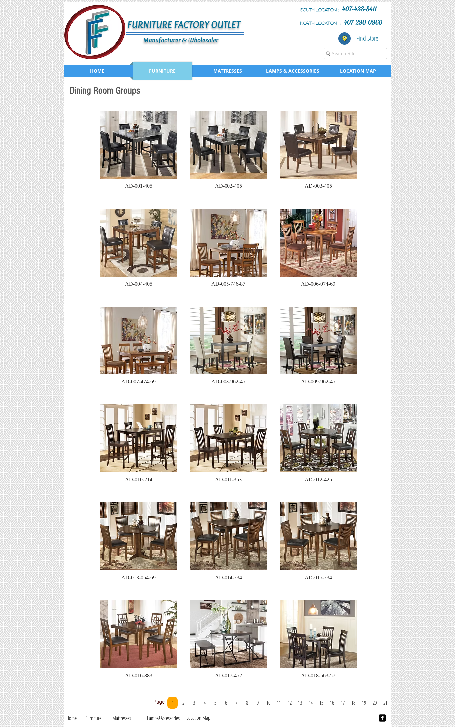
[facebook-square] (382, 718)
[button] (138, 153)
